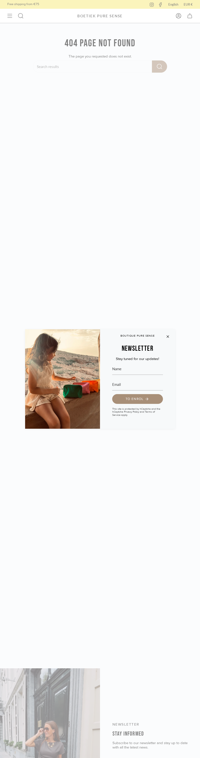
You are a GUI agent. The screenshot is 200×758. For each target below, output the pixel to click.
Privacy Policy (131, 411)
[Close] (167, 336)
